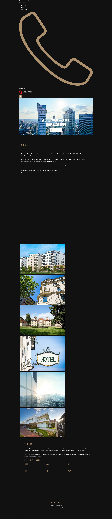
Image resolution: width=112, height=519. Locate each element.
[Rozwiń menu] (20, 96)
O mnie (23, 5)
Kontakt (24, 9)
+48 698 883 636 (58, 505)
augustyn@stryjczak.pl (59, 507)
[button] (56, 259)
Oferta (23, 7)
